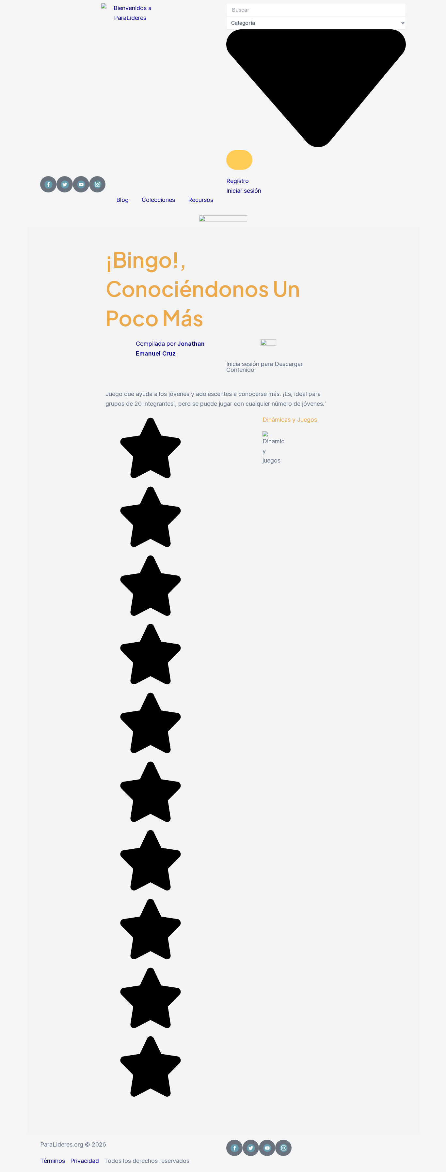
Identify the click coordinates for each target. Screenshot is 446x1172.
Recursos (200, 199)
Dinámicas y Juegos (290, 419)
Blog (122, 199)
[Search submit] (239, 160)
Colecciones (158, 199)
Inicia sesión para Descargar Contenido (264, 366)
